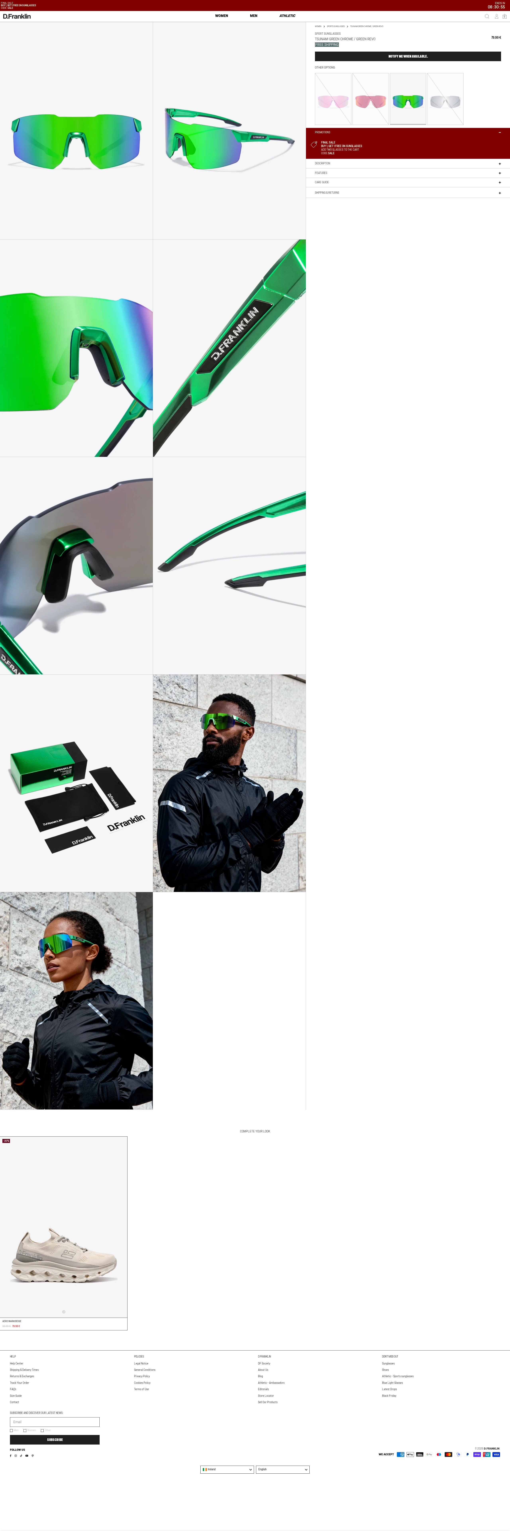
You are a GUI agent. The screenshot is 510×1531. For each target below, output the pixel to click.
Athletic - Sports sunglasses (398, 1376)
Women (31, 1430)
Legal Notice (141, 1363)
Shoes (385, 1370)
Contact (14, 1402)
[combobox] (227, 1470)
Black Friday (389, 1396)
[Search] (487, 16)
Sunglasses (388, 1363)
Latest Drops (389, 1389)
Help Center (16, 1363)
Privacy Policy (142, 1376)
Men (16, 1430)
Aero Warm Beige (11, 1321)
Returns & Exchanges (22, 1376)
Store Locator (266, 1396)
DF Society (264, 1363)
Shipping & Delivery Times (24, 1370)
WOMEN (318, 26)
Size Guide (16, 1396)
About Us (263, 1370)
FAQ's (13, 1389)
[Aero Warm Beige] (63, 1227)
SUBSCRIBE (55, 1440)
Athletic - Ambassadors (271, 1383)
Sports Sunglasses (336, 26)
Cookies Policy (142, 1383)
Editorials (263, 1389)
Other (48, 1430)
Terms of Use (141, 1389)
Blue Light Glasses (392, 1383)
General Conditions (144, 1370)
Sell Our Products (268, 1402)
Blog (260, 1376)
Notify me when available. (408, 56)
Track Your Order (19, 1383)
